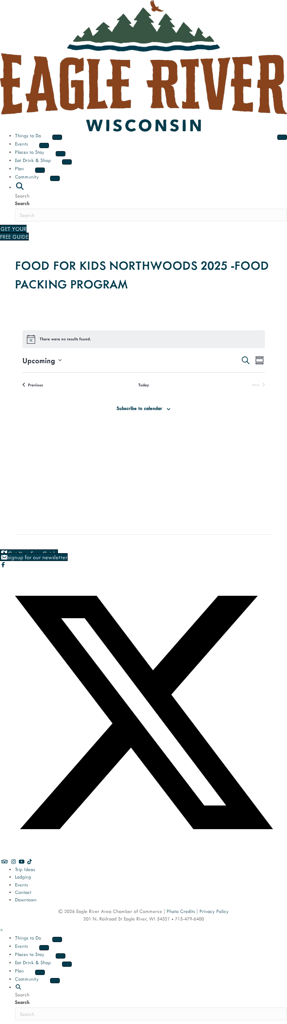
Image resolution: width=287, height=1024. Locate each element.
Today (143, 384)
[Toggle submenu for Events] (44, 145)
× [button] (1, 930)
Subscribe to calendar (139, 408)
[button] (19, 186)
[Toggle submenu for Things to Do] (57, 137)
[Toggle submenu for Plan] (40, 170)
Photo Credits (181, 911)
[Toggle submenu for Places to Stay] (60, 153)
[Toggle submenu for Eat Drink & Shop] (67, 162)
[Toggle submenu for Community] (55, 178)
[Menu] (282, 137)
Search (22, 203)
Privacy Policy (214, 911)
